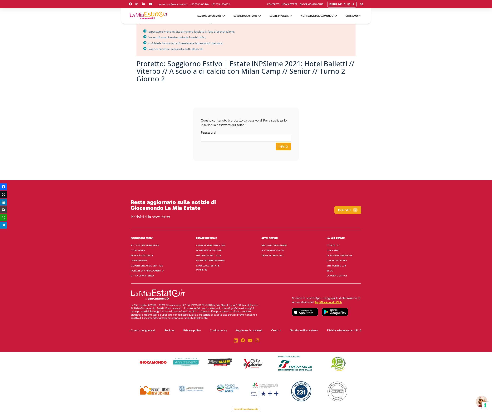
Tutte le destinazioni (145, 245)
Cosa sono (138, 250)
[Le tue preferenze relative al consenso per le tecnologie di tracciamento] (485, 405)
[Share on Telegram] (3, 225)
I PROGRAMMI (139, 260)
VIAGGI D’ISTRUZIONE (274, 245)
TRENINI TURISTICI (272, 255)
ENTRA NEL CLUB (339, 4)
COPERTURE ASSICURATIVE (147, 265)
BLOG (330, 270)
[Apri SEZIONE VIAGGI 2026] (223, 16)
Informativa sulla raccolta (246, 409)
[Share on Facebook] (3, 186)
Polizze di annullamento (147, 270)
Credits (276, 330)
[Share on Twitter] (3, 194)
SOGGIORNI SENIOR (272, 250)
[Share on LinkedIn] (3, 202)
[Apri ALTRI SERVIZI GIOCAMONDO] (335, 16)
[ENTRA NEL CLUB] (353, 4)
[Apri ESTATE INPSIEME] (291, 16)
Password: (208, 132)
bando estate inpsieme (210, 245)
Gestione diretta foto (304, 330)
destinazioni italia (208, 255)
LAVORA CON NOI (337, 275)
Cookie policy (218, 330)
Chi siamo (333, 250)
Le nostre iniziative (339, 255)
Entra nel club (336, 265)
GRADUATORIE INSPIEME (210, 260)
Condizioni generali (143, 330)
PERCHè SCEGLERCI (142, 255)
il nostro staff (337, 260)
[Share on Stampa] (3, 209)
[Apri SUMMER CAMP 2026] (259, 16)
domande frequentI (209, 250)
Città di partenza (142, 275)
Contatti (333, 245)
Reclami (170, 330)
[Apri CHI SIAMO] (360, 16)
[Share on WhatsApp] (3, 217)
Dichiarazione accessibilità (344, 330)
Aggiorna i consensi (249, 330)
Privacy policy (192, 330)
